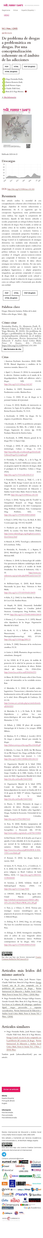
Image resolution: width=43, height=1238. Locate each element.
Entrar (15, 10)
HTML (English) (11, 71)
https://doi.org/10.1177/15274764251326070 (19, 592)
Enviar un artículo (11, 1089)
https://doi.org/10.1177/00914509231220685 (19, 515)
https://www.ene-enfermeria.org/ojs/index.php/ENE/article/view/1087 (22, 576)
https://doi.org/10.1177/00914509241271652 (19, 945)
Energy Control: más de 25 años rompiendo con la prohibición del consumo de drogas (21, 985)
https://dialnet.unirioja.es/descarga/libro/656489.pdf (22, 745)
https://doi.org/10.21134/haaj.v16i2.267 (18, 384)
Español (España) (8, 1098)
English (4, 1103)
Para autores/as (7, 1115)
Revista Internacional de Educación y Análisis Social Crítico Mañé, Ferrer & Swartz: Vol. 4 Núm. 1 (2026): (21, 1013)
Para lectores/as (7, 1112)
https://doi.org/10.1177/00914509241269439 (25, 614)
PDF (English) (29, 66)
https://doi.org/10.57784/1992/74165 (17, 819)
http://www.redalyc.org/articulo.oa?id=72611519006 (22, 833)
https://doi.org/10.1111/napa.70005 (16, 889)
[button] (9, 97)
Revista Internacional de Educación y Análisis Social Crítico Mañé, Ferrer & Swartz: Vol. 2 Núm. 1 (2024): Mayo (21, 991)
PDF (6, 66)
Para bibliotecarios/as (9, 1118)
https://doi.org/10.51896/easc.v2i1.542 (24, 495)
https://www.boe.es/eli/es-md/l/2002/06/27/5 (20, 672)
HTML (16, 66)
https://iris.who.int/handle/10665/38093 (18, 779)
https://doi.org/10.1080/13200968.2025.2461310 (21, 759)
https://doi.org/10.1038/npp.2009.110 (17, 639)
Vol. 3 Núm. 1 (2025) (9, 28)
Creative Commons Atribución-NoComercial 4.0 (21, 958)
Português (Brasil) (8, 1101)
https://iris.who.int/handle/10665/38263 (18, 799)
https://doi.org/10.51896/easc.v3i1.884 (20, 189)
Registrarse (6, 10)
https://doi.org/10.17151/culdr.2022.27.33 (19, 475)
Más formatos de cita (12, 349)
